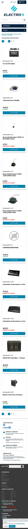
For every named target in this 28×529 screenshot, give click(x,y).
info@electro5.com (16, 442)
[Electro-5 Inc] (14, 16)
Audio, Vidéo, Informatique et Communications (11, 34)
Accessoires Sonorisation (7, 35)
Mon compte (4, 485)
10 (9, 41)
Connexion (14, 2)
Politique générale (6, 479)
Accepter (12, 526)
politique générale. (21, 523)
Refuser (6, 526)
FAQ (2, 477)
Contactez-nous (5, 475)
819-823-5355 (6, 515)
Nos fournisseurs (5, 480)
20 (11, 41)
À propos (3, 474)
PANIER (22, 2)
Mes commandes (5, 486)
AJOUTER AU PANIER (14, 76)
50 (13, 41)
